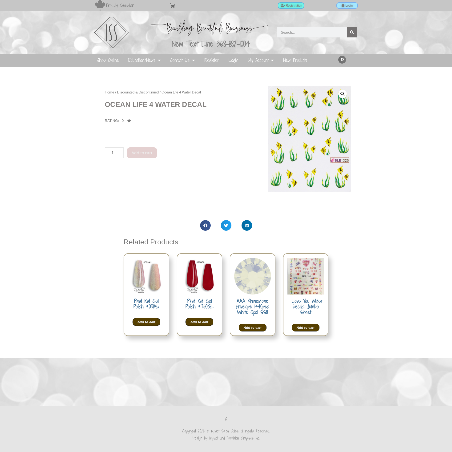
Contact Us (180, 60)
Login (233, 60)
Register (211, 60)
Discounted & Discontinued (138, 92)
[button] (342, 60)
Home (109, 92)
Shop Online (108, 60)
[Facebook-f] (226, 419)
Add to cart (142, 152)
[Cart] (172, 5)
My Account (258, 60)
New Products (295, 60)
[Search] (352, 32)
